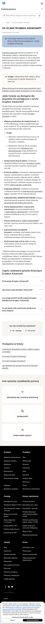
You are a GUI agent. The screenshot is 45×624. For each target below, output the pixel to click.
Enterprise (26, 468)
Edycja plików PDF (10, 526)
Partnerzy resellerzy (10, 572)
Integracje (7, 464)
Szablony (7, 485)
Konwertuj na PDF (10, 533)
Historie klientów (10, 554)
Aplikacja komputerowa (12, 457)
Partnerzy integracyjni (11, 575)
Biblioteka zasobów (10, 558)
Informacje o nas (28, 547)
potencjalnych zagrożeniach (17, 212)
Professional (26, 461)
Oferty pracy (26, 551)
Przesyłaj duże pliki (10, 501)
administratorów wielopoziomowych (18, 203)
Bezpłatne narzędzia (11, 489)
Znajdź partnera (9, 579)
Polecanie (7, 568)
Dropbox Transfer (34, 163)
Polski (6, 598)
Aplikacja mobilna (10, 461)
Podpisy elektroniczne (11, 529)
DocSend (25, 475)
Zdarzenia (7, 551)
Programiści (8, 561)
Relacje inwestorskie (29, 554)
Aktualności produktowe (31, 489)
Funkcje (7, 468)
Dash (24, 471)
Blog (5, 547)
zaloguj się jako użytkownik (20, 185)
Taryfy (24, 485)
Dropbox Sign (27, 478)
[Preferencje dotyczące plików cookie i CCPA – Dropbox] (22, 612)
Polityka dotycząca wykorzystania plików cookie (30, 514)
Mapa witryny (27, 531)
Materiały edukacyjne (30, 535)
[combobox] (22, 15)
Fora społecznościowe (11, 565)
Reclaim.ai (26, 482)
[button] (4, 15)
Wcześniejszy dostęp (11, 478)
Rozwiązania (8, 471)
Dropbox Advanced (9, 53)
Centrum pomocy (8, 9)
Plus (24, 457)
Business (25, 464)
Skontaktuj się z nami (30, 505)
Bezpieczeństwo (9, 475)
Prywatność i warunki (30, 508)
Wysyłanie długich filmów (13, 505)
